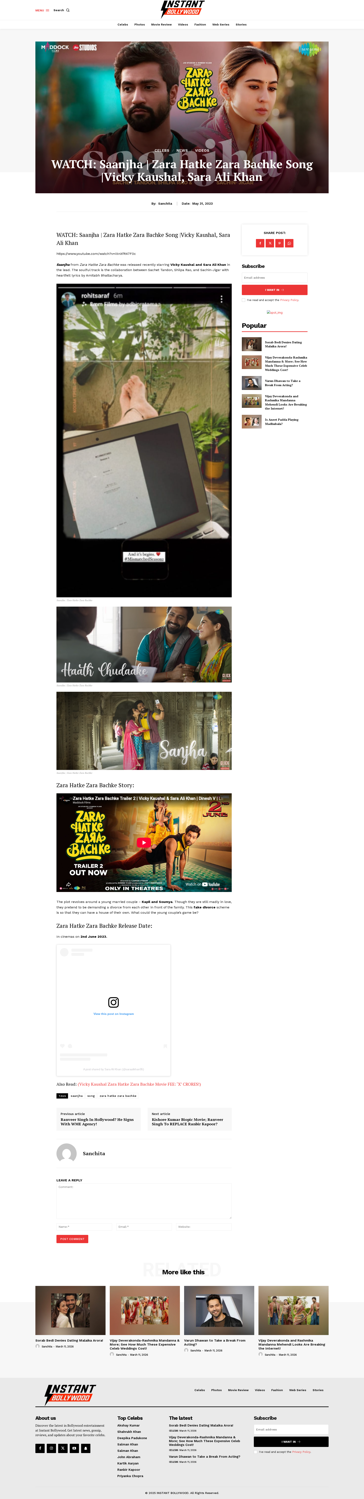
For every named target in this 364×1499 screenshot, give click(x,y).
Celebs (162, 150)
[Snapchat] (85, 1448)
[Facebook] (260, 243)
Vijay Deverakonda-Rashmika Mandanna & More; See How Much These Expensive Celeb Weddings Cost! (286, 363)
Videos (202, 150)
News (182, 150)
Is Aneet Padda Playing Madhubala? (281, 422)
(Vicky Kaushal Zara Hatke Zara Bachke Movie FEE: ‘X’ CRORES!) (139, 1084)
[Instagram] (51, 1448)
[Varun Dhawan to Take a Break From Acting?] (251, 383)
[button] (62, 10)
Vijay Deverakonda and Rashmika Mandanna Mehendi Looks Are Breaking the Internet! (286, 402)
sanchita (165, 204)
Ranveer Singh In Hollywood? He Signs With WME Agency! (97, 1121)
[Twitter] (270, 243)
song (91, 1095)
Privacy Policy (289, 300)
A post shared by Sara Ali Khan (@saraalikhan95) (113, 1069)
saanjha (77, 1095)
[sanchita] (66, 1153)
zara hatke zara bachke (118, 1095)
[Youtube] (74, 1448)
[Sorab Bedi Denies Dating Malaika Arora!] (251, 344)
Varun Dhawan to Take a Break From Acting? (282, 383)
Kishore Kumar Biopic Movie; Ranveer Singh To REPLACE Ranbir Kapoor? (187, 1121)
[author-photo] (38, 1346)
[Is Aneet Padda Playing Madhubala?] (251, 421)
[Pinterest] (279, 243)
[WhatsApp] (289, 243)
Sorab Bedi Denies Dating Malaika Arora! (283, 344)
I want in (272, 289)
